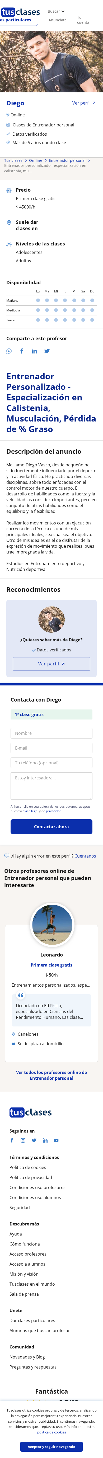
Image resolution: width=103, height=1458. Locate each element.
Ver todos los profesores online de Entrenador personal (51, 1075)
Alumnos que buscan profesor (40, 1330)
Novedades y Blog (27, 1357)
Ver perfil (48, 664)
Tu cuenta (83, 20)
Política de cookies (28, 1167)
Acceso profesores (28, 1254)
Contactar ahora (51, 827)
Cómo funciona (25, 1244)
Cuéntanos (85, 856)
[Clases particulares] (20, 18)
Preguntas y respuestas (33, 1367)
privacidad (53, 811)
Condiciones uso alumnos (35, 1197)
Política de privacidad (31, 1177)
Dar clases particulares (32, 1320)
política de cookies (51, 1432)
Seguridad (20, 1207)
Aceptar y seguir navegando (51, 1446)
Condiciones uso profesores (37, 1187)
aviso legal (30, 811)
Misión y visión (24, 1274)
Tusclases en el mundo (32, 1284)
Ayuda (16, 1234)
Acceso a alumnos (27, 1264)
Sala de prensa (24, 1294)
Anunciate (58, 19)
